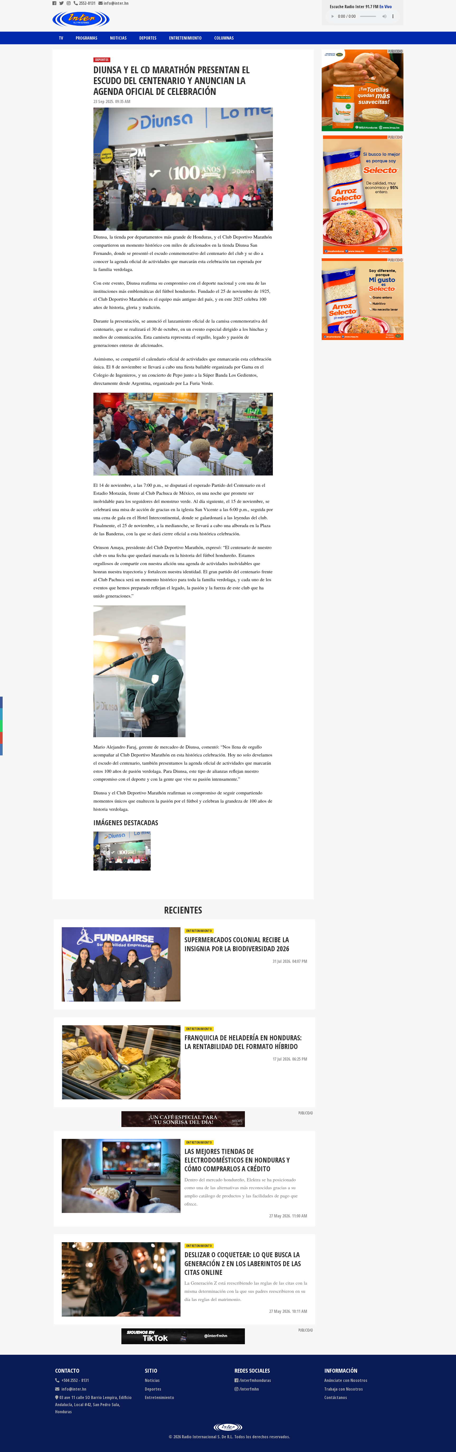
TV (61, 38)
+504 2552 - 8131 (74, 1380)
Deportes (147, 38)
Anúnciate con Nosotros (345, 1380)
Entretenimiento (185, 38)
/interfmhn (249, 1389)
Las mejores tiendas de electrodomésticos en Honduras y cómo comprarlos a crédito (237, 1160)
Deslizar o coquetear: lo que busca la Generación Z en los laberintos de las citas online (242, 1263)
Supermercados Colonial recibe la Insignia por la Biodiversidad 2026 (236, 944)
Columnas (224, 38)
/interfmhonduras (255, 1380)
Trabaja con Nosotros (343, 1389)
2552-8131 (86, 3)
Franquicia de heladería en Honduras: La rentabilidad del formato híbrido (243, 1042)
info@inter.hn (116, 3)
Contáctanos (335, 1397)
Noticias (118, 38)
